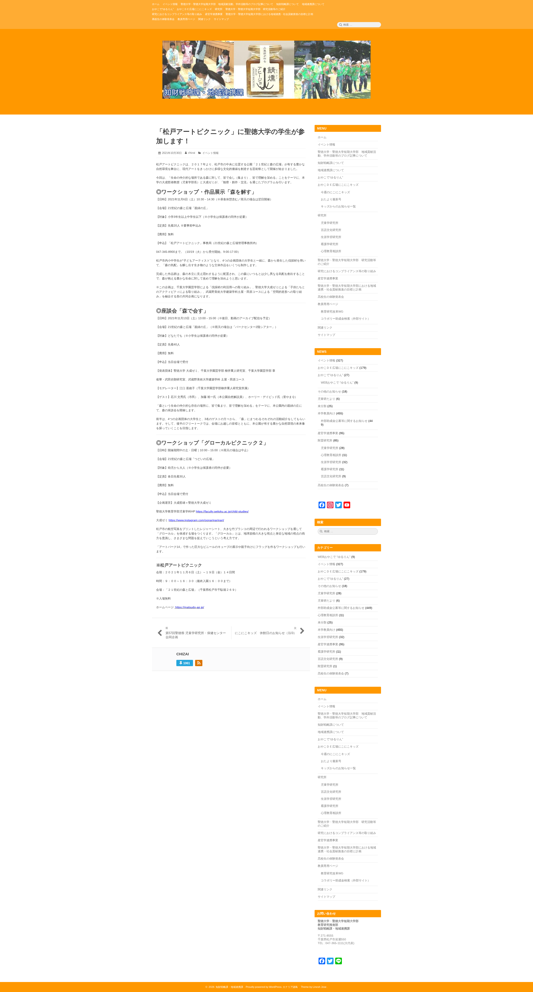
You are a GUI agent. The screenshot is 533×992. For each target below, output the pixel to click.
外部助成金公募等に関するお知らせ (344, 420)
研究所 (322, 215)
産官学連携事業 (328, 278)
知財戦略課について (331, 163)
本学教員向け (326, 413)
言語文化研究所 (331, 230)
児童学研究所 (329, 222)
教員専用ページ (328, 304)
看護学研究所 (329, 244)
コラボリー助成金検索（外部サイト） (345, 318)
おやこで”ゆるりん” (330, 375)
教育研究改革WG (332, 311)
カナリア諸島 (290, 987)
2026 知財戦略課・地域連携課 (225, 987)
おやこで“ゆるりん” (330, 177)
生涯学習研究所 (331, 237)
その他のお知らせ (329, 391)
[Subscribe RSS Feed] (198, 663)
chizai (191, 152)
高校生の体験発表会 (331, 296)
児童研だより (326, 398)
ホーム (322, 137)
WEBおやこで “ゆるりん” (337, 382)
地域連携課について (331, 170)
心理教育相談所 (331, 251)
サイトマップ (326, 334)
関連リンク (325, 327)
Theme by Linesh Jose (314, 987)
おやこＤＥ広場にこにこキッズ (338, 184)
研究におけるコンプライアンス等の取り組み (347, 271)
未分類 (322, 406)
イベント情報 (210, 153)
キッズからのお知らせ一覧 (338, 206)
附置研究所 (325, 440)
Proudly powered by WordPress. (264, 987)
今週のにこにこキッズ (335, 192)
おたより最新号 (331, 199)
